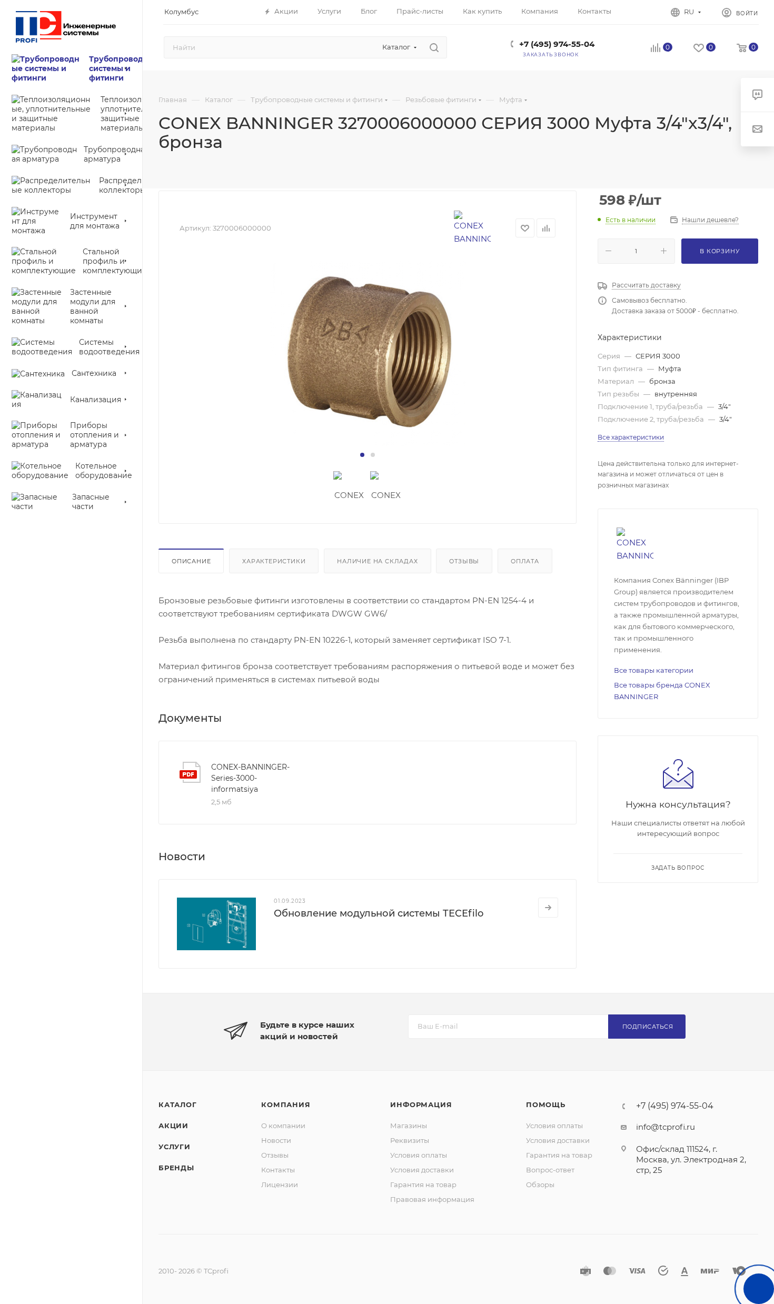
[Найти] (434, 47)
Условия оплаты (418, 1155)
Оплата (525, 561)
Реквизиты (409, 1140)
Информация (421, 1104)
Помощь (545, 1104)
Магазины (408, 1125)
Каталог (177, 1104)
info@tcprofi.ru (665, 1127)
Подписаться (647, 1026)
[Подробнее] (548, 908)
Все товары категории (653, 670)
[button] (362, 455)
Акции (173, 1125)
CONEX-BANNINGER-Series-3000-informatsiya (250, 778)
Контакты (278, 1170)
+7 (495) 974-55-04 (556, 44)
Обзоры (540, 1184)
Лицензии (279, 1184)
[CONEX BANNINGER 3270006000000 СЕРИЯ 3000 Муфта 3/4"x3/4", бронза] (367, 354)
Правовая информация (432, 1199)
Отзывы (464, 561)
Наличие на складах (377, 561)
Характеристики (273, 561)
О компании (283, 1125)
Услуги (174, 1146)
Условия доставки (422, 1170)
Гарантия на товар (423, 1184)
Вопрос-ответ (550, 1170)
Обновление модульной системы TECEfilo (378, 913)
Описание (191, 561)
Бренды (176, 1167)
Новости (276, 1140)
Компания (285, 1104)
